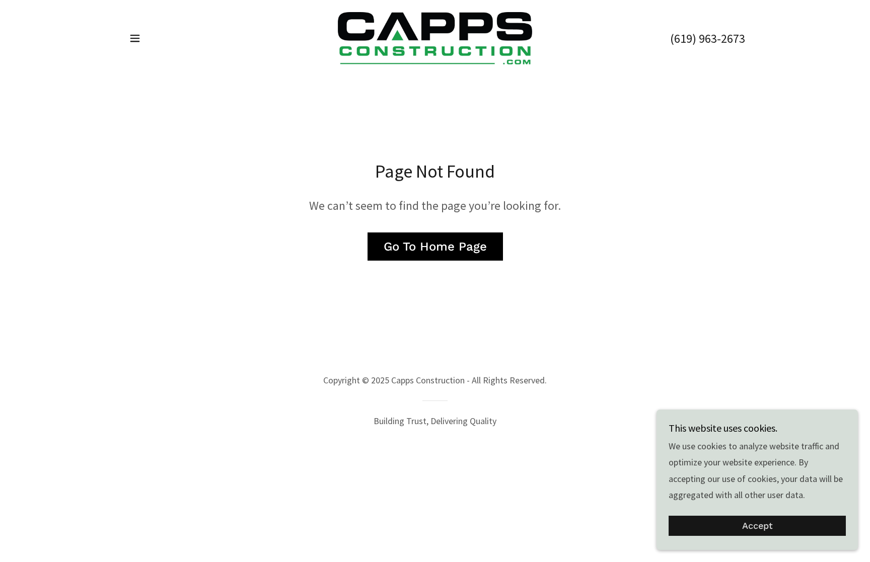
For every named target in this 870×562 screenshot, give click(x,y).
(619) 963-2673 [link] (707, 38)
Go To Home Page (435, 246)
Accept (757, 526)
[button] (135, 38)
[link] (435, 37)
